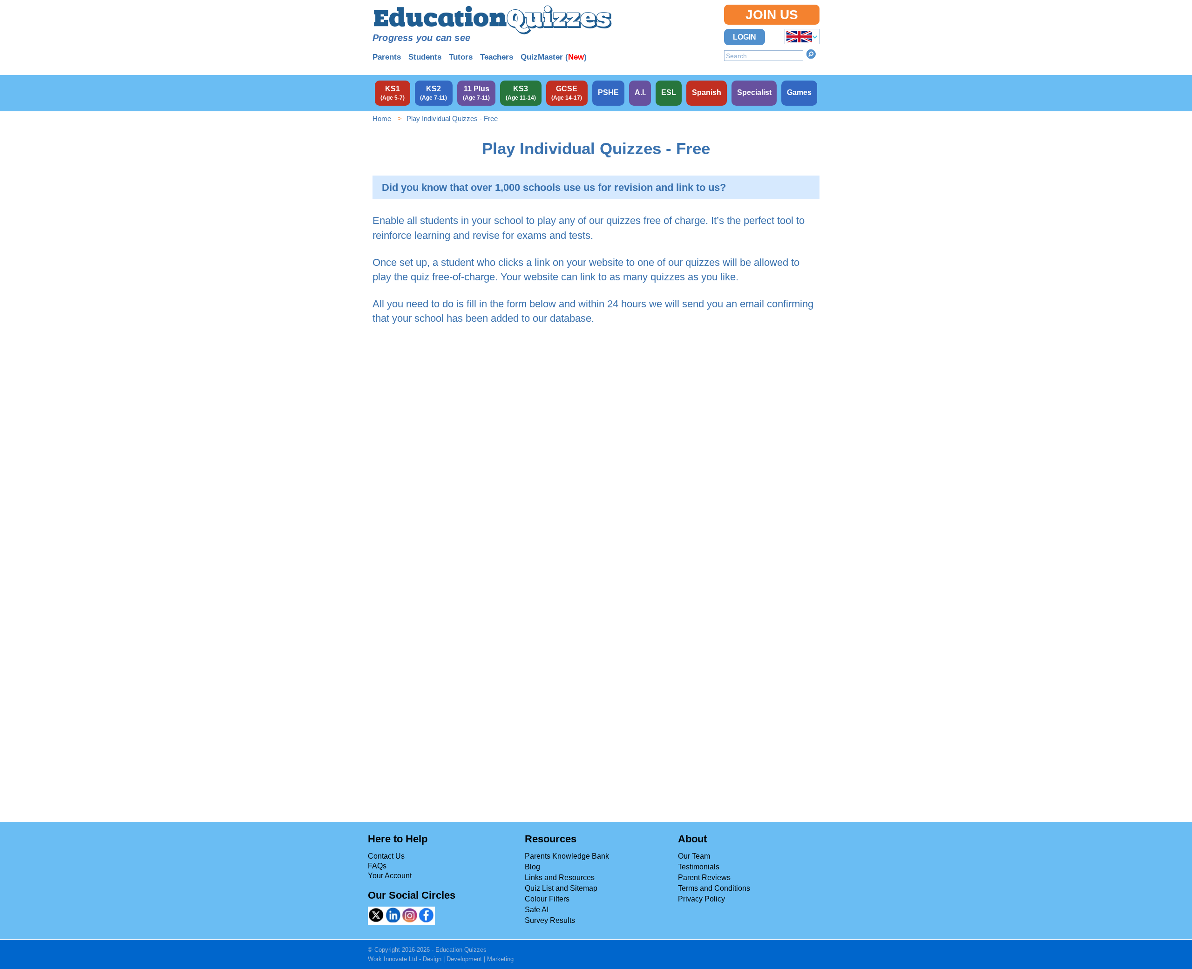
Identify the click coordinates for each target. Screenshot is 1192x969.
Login (744, 37)
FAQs (377, 866)
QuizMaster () (554, 57)
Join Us (771, 14)
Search (811, 54)
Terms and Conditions (714, 888)
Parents (386, 57)
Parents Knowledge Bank (567, 856)
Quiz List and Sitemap (561, 888)
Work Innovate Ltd (392, 958)
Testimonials (698, 867)
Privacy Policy (701, 899)
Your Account (390, 876)
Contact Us (386, 856)
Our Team (694, 856)
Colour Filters (547, 899)
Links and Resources (560, 877)
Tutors (461, 57)
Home (381, 118)
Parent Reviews (704, 877)
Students (424, 57)
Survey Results (550, 920)
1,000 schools (528, 187)
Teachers (496, 57)
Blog (532, 867)
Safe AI (537, 910)
